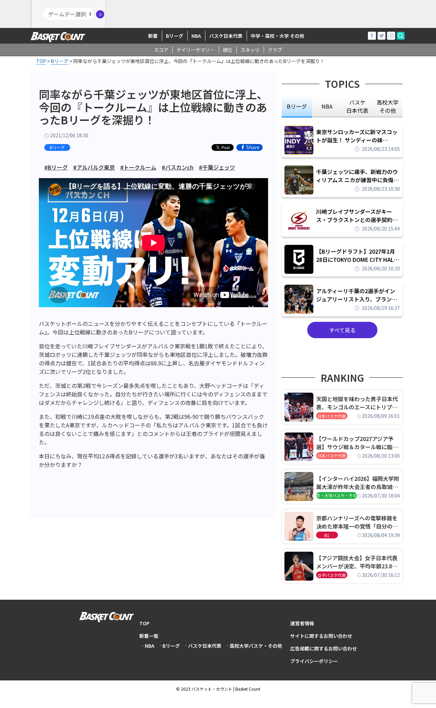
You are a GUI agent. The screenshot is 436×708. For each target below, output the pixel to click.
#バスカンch (177, 167)
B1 (326, 535)
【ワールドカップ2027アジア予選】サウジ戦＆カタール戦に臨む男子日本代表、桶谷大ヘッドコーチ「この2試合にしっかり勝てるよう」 (357, 443)
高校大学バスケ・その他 (256, 645)
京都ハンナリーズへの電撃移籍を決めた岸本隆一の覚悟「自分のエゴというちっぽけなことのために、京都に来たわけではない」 (357, 522)
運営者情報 (302, 623)
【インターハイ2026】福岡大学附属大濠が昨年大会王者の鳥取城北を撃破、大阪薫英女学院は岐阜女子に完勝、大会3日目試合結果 (357, 482)
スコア (161, 49)
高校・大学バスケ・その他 (336, 495)
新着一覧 (148, 635)
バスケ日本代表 (226, 35)
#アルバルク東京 (94, 167)
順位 (227, 49)
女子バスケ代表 (331, 575)
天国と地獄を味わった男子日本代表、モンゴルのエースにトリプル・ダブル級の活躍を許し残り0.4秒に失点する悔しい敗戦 (358, 403)
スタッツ (250, 49)
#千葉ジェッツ (217, 167)
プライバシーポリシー (314, 661)
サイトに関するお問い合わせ (321, 635)
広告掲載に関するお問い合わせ (323, 648)
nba (327, 106)
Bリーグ (174, 35)
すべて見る (342, 330)
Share (253, 147)
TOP (144, 623)
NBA (196, 35)
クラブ (275, 49)
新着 (153, 35)
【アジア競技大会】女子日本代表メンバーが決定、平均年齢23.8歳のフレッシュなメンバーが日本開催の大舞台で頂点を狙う (357, 562)
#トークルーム (138, 167)
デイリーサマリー (195, 49)
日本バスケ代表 (331, 416)
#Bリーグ (56, 167)
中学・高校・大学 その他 (277, 35)
